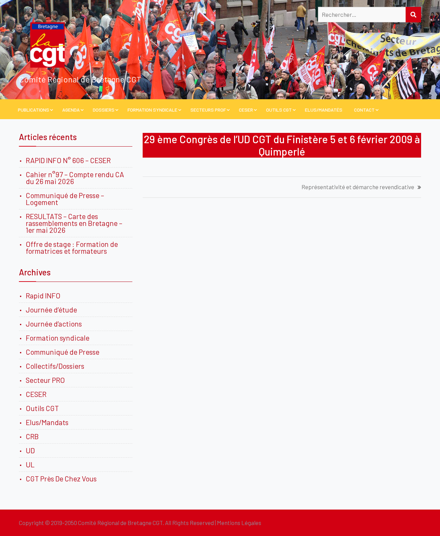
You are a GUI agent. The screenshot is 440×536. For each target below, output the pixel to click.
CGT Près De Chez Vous (61, 478)
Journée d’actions (54, 323)
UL (30, 464)
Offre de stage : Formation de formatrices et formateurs (72, 247)
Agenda (71, 110)
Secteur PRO (45, 380)
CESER (246, 110)
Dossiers (103, 110)
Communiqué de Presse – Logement (65, 198)
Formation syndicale (57, 337)
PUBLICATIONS (33, 110)
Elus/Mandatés (323, 110)
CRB (32, 436)
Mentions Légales (239, 522)
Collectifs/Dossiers (55, 366)
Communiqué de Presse (62, 351)
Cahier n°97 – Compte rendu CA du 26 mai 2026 (75, 177)
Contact (364, 110)
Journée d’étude (53, 309)
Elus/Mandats (47, 422)
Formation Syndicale (152, 110)
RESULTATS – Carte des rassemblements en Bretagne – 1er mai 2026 (74, 223)
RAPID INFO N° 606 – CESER (68, 160)
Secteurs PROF (208, 110)
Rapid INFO (43, 295)
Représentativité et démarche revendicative (357, 187)
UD (30, 450)
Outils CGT (279, 110)
